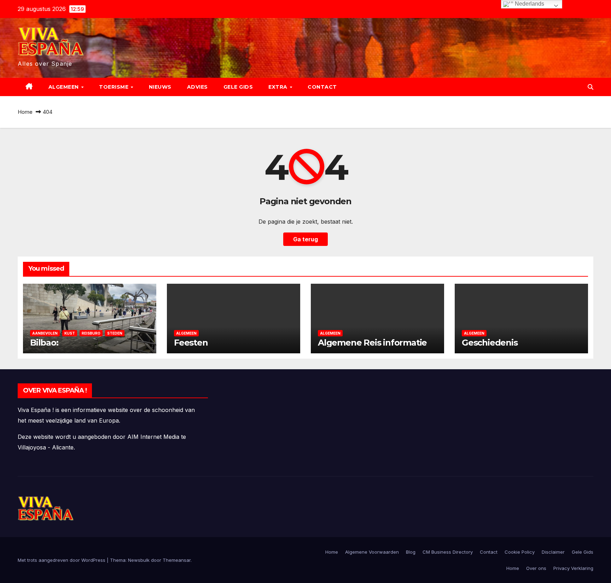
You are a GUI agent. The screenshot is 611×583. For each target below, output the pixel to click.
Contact (322, 87)
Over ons (536, 568)
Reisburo (91, 333)
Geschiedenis (490, 342)
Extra (278, 87)
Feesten (191, 342)
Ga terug (305, 239)
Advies (197, 87)
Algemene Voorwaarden (372, 552)
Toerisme (114, 87)
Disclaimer (553, 552)
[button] (590, 86)
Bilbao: (44, 342)
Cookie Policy (520, 552)
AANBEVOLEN (45, 333)
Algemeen (64, 87)
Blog (410, 552)
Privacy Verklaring (573, 568)
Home (25, 111)
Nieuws (160, 87)
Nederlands (528, 4)
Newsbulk (139, 560)
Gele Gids (238, 87)
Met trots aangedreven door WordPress (62, 560)
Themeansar (177, 560)
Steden (114, 333)
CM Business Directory (448, 552)
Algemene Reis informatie (372, 342)
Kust (69, 333)
